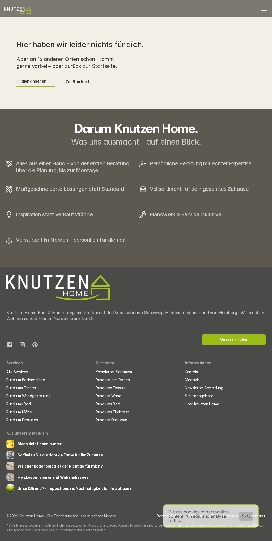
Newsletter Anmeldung (204, 388)
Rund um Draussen (22, 420)
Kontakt (191, 372)
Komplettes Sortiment (114, 372)
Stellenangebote (199, 395)
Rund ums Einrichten (113, 412)
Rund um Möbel (19, 412)
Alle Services (17, 372)
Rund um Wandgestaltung (28, 395)
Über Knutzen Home (202, 404)
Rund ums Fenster (21, 388)
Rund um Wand (108, 395)
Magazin (192, 380)
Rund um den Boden (113, 380)
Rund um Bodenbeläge (25, 380)
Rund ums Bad (18, 404)
